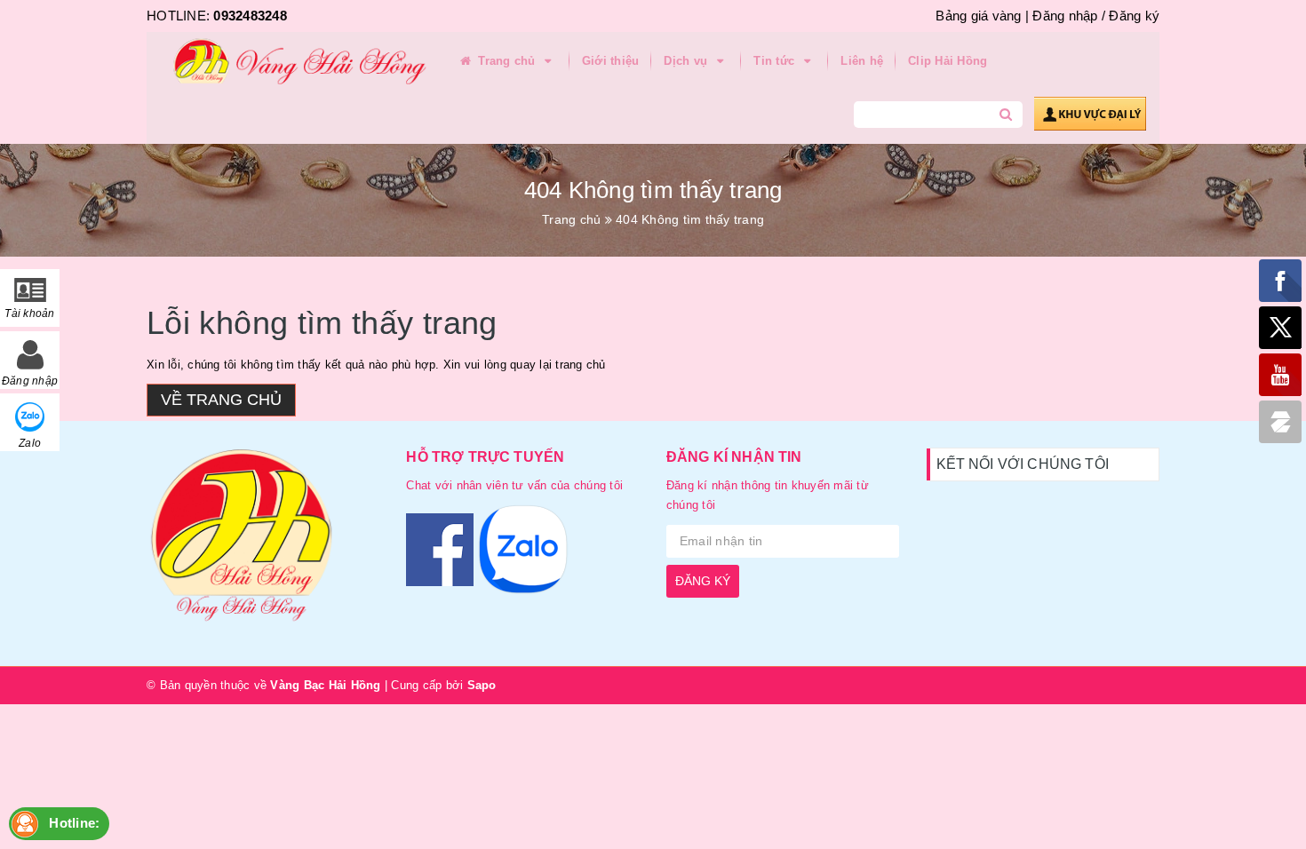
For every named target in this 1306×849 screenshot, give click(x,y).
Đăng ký (1134, 15)
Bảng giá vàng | (982, 15)
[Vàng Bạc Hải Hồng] (263, 543)
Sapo (482, 685)
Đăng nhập (1064, 15)
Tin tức (775, 60)
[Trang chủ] (293, 62)
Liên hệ (861, 60)
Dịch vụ (687, 60)
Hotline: (74, 822)
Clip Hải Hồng (947, 60)
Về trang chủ (221, 400)
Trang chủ (506, 60)
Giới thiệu (611, 60)
